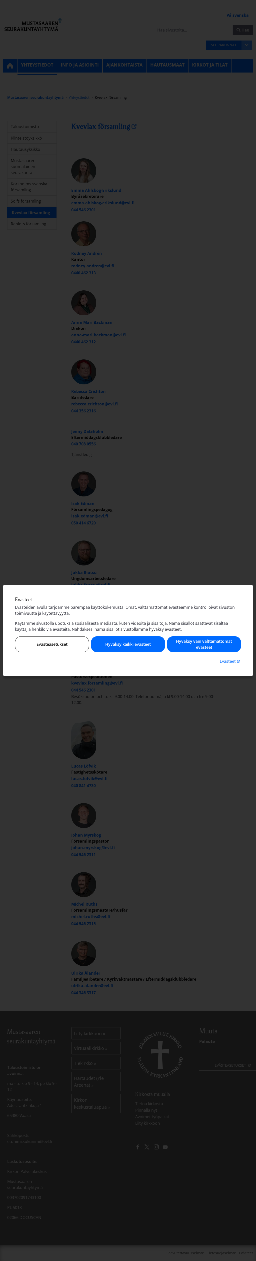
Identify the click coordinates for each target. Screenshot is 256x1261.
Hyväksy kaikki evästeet (128, 644)
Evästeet (230, 661)
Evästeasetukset (52, 644)
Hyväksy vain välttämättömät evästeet (204, 644)
